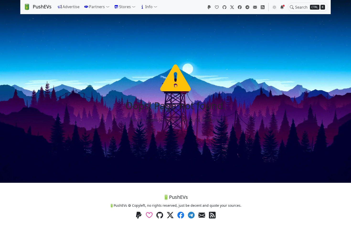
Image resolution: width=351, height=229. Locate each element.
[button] (97, 6)
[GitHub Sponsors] (217, 7)
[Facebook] (240, 7)
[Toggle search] (292, 7)
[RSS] (262, 7)
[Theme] (274, 7)
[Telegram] (247, 7)
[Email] (255, 7)
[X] (232, 7)
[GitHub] (224, 7)
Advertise (71, 6)
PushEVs (42, 6)
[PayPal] (209, 7)
